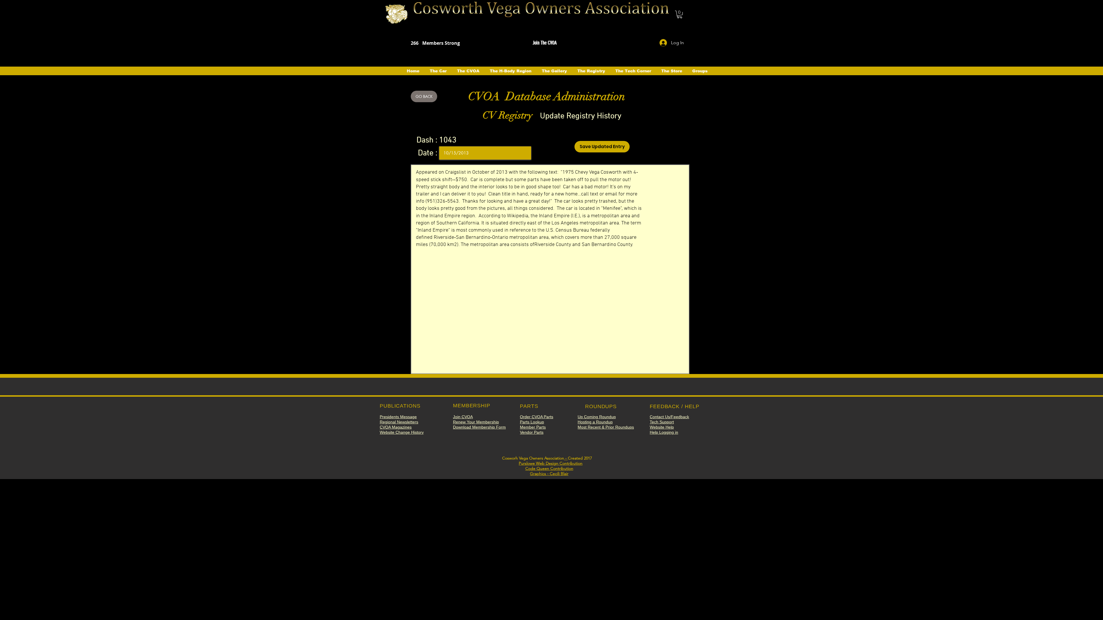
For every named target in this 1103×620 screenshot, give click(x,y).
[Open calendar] (522, 153)
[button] (679, 14)
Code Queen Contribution (549, 468)
